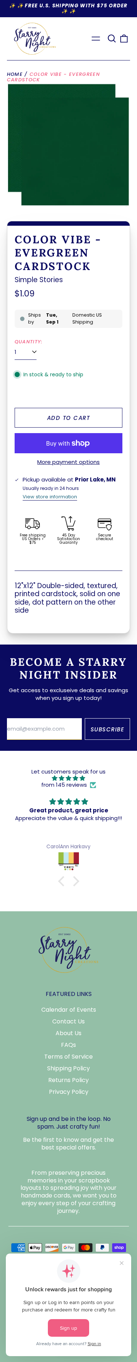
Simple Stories (39, 280)
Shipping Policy (68, 1068)
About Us (68, 1033)
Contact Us (68, 1021)
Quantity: (29, 342)
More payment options (68, 462)
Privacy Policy (68, 1092)
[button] (112, 38)
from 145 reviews (64, 785)
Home (15, 74)
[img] (68, 778)
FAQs (68, 1045)
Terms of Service (68, 1056)
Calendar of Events (68, 1009)
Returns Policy (68, 1080)
